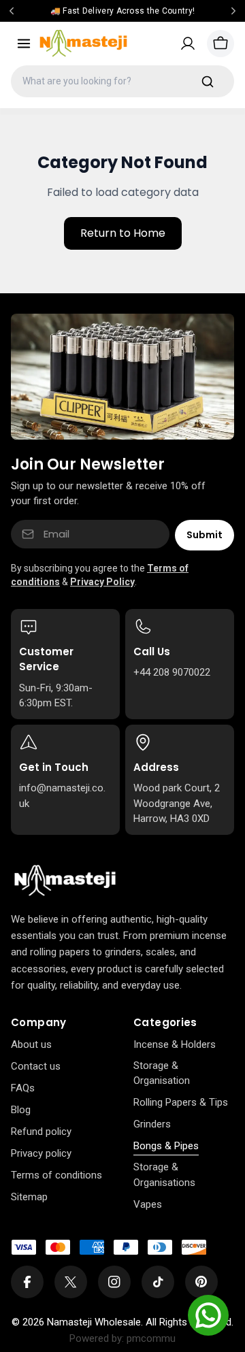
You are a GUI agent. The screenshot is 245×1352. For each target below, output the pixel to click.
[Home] (65, 881)
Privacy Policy (102, 581)
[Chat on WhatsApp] (208, 1315)
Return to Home (122, 233)
